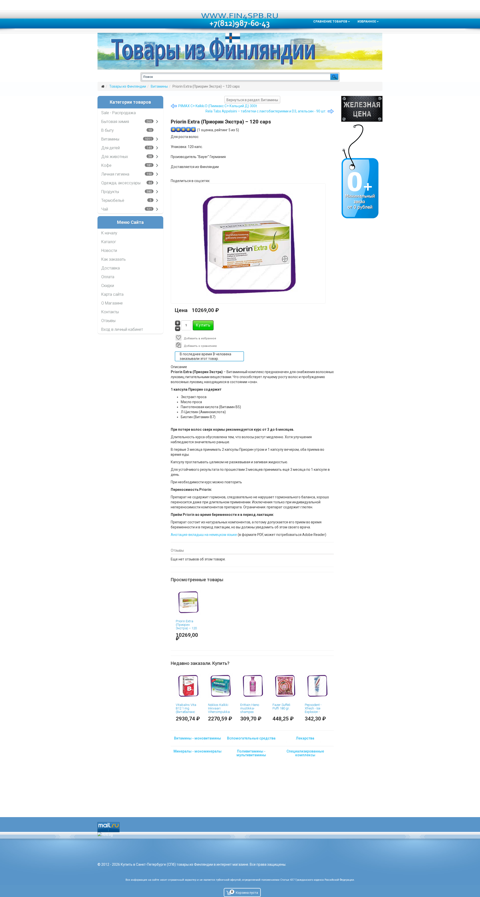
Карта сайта (112, 294)
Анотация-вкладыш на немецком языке (204, 535)
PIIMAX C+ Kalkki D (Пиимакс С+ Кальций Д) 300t (217, 106)
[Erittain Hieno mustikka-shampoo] (252, 685)
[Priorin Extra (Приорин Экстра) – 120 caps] (188, 602)
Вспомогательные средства (251, 738)
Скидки (107, 285)
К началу (109, 233)
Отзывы (108, 320)
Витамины (159, 86)
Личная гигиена (115, 174)
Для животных (114, 156)
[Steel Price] (361, 109)
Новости (109, 250)
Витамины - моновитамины (197, 738)
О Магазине (112, 303)
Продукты (110, 191)
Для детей (110, 147)
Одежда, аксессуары (120, 183)
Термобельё (112, 200)
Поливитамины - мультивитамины (251, 753)
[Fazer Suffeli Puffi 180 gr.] (284, 685)
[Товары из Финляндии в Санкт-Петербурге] (240, 51)
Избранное (367, 21)
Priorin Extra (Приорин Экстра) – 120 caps (186, 626)
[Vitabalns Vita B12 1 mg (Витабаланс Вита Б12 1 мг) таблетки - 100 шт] (188, 685)
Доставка (110, 268)
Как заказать (113, 259)
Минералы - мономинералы (198, 751)
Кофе (106, 165)
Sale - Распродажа (118, 112)
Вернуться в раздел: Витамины (252, 100)
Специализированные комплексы (305, 753)
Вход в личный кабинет (122, 329)
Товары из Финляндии (127, 86)
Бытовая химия (115, 121)
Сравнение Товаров (330, 21)
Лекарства (305, 738)
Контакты (110, 312)
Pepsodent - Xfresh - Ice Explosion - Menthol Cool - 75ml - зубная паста (314, 713)
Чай (104, 209)
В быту (107, 130)
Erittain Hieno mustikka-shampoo (249, 708)
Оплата (107, 276)
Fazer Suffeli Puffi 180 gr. (281, 706)
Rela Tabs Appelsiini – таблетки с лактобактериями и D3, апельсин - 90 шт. (266, 111)
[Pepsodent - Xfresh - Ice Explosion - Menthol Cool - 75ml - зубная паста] (317, 685)
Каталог (108, 241)
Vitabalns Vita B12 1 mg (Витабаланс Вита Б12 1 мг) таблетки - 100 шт (187, 713)
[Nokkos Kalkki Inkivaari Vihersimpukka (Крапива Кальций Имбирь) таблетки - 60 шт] (220, 685)
